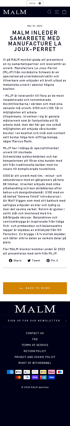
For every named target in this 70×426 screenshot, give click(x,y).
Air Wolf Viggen (14, 200)
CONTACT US (35, 333)
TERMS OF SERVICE (35, 344)
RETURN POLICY (35, 351)
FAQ (35, 339)
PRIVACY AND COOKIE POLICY (35, 356)
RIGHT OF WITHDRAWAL (35, 362)
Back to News (37, 288)
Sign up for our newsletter (34, 320)
